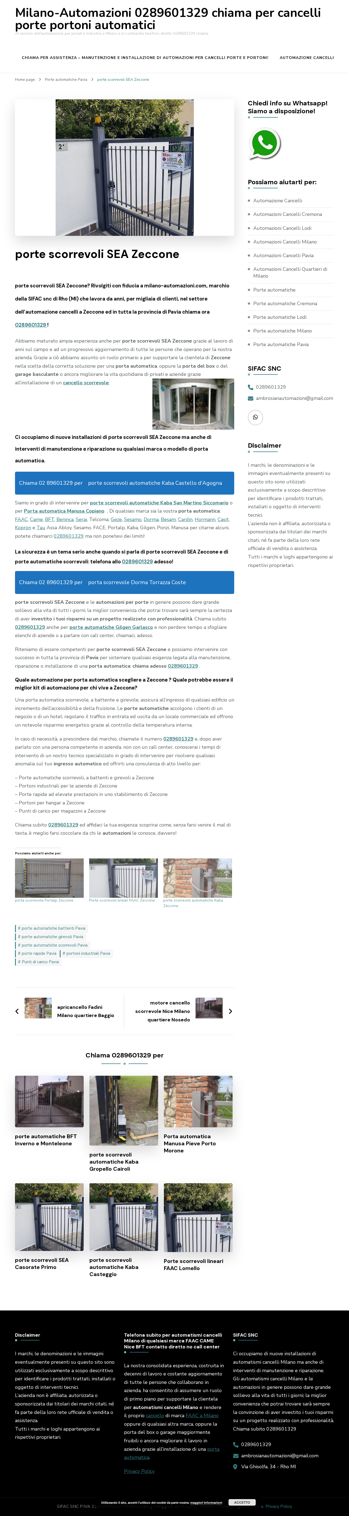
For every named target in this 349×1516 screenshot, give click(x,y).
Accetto (242, 1502)
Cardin (185, 519)
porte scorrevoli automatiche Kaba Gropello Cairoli (114, 1161)
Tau (41, 527)
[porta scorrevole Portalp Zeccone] (49, 878)
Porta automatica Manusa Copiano (64, 511)
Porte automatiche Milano (282, 331)
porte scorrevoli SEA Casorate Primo (42, 1263)
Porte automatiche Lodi (279, 317)
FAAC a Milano (202, 1415)
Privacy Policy (139, 1471)
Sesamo (133, 519)
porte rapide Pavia (39, 953)
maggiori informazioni (206, 1502)
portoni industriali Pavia (88, 953)
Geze (116, 519)
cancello (155, 1415)
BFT (49, 519)
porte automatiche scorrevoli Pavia (55, 945)
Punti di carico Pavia (40, 962)
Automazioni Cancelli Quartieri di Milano (290, 272)
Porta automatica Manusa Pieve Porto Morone (190, 1143)
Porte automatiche (274, 290)
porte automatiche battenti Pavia (53, 928)
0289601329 (31, 325)
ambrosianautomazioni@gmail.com (294, 398)
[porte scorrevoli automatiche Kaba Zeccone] (197, 878)
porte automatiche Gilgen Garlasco (111, 627)
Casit (223, 519)
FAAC (21, 519)
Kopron (23, 527)
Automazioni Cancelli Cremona (287, 214)
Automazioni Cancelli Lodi (282, 228)
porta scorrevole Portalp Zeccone (44, 900)
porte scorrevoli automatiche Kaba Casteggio (114, 1267)
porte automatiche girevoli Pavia (52, 937)
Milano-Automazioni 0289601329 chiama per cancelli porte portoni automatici (168, 19)
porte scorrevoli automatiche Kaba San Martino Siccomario (159, 503)
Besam (168, 519)
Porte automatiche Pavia (281, 344)
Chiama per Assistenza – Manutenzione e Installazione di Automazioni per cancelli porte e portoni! (145, 57)
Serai (81, 519)
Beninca (65, 519)
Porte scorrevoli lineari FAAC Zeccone (122, 900)
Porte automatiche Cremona (285, 303)
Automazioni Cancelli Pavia (283, 255)
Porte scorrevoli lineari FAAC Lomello (193, 1265)
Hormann (205, 519)
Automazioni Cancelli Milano (285, 242)
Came (36, 519)
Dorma (151, 519)
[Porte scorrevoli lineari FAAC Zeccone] (123, 878)
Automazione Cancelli (307, 57)
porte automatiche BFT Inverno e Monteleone (46, 1140)
